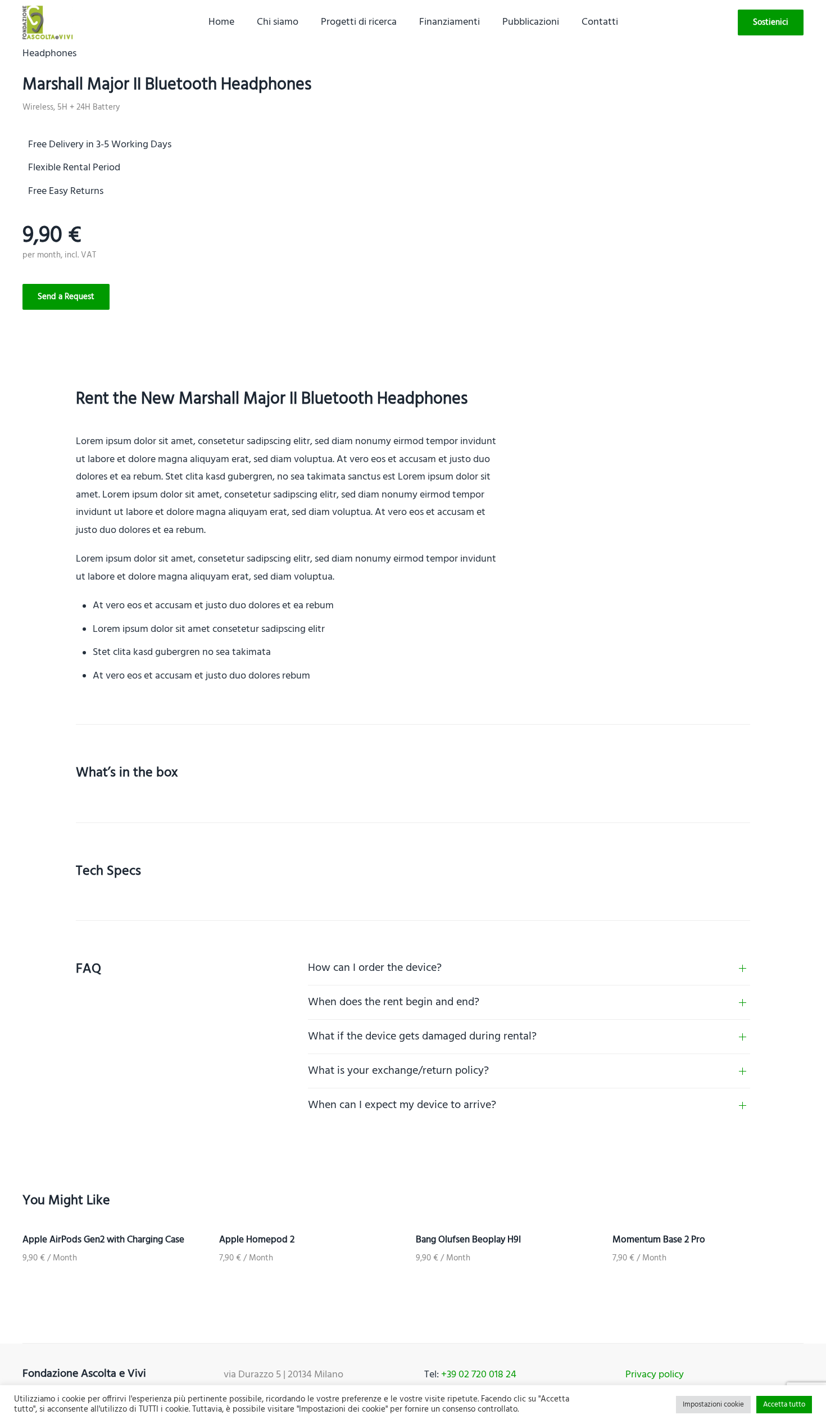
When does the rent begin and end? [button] (393, 1002)
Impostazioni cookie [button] (713, 1405)
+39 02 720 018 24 (478, 1375)
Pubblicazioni (530, 22)
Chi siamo (277, 22)
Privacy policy (654, 1375)
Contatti (600, 22)
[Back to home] (47, 22)
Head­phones (49, 54)
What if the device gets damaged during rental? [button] (422, 1037)
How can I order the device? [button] (375, 968)
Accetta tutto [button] (784, 1405)
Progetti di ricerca (359, 22)
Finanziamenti (449, 22)
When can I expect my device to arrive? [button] (402, 1105)
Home (221, 22)
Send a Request (66, 297)
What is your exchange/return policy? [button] (398, 1071)
